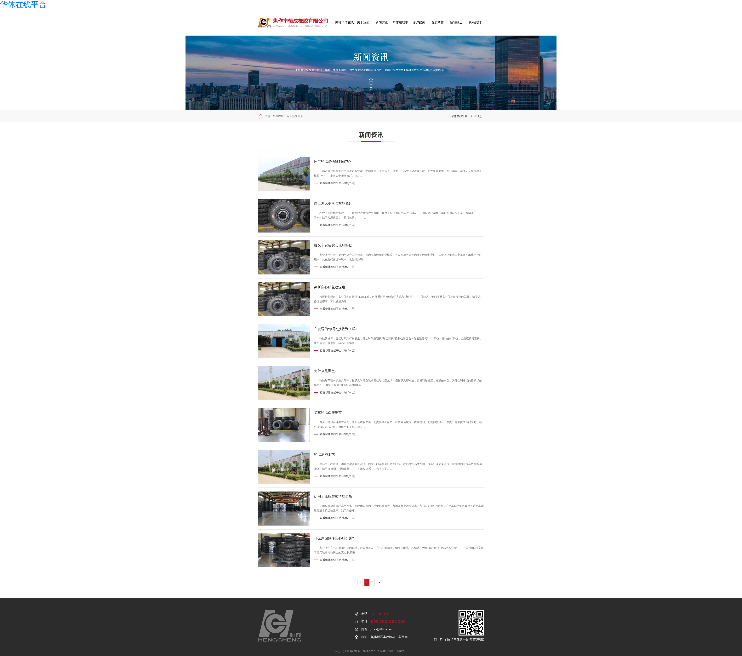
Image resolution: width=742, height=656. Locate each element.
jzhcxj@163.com (381, 629)
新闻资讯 (297, 116)
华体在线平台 (23, 4)
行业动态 (476, 116)
